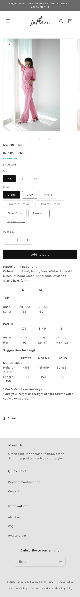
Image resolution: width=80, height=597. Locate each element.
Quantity (8, 231)
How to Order (17, 535)
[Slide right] (49, 138)
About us (14, 517)
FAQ (10, 526)
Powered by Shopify (41, 582)
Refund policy (65, 582)
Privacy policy (19, 588)
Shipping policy (64, 588)
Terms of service (41, 588)
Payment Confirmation (24, 482)
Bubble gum (18, 223)
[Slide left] (30, 138)
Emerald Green (20, 205)
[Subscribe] (60, 561)
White (49, 196)
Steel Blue (14, 213)
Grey (29, 194)
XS (9, 178)
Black (11, 194)
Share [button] (12, 418)
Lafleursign (23, 582)
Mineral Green (52, 205)
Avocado (39, 213)
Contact (13, 491)
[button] (8, 21)
